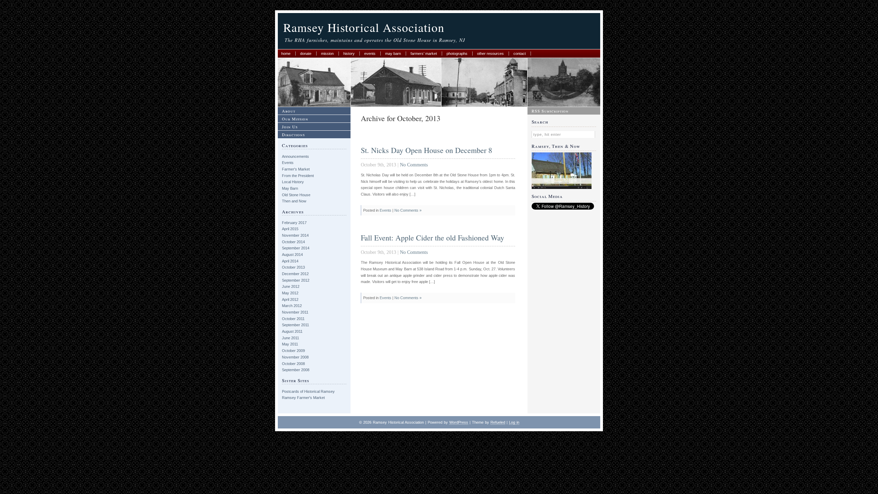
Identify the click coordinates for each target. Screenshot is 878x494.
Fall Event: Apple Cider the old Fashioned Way (432, 238)
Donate (305, 53)
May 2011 (290, 344)
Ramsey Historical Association (363, 27)
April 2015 (290, 229)
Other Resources (490, 53)
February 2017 (294, 223)
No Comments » (408, 210)
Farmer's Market (296, 169)
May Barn (393, 53)
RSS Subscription (550, 111)
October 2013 (293, 267)
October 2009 (293, 351)
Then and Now (294, 201)
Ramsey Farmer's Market (303, 398)
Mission (327, 53)
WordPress (458, 422)
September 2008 (295, 370)
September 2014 (295, 248)
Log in (514, 422)
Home (285, 53)
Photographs (457, 53)
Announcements (295, 156)
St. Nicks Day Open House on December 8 (426, 150)
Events (370, 53)
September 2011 (295, 325)
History (349, 53)
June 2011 (290, 338)
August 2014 (292, 254)
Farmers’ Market (424, 53)
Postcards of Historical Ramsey (308, 391)
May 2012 (290, 293)
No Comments (414, 164)
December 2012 (295, 274)
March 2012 (292, 306)
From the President (298, 176)
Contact (519, 53)
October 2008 (293, 364)
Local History (293, 182)
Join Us (290, 126)
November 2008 (295, 357)
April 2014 (290, 261)
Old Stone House (296, 195)
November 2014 (295, 235)
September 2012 (295, 280)
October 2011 (293, 319)
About (288, 111)
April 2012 (290, 299)
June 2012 (290, 286)
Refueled (497, 422)
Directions (293, 134)
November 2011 (295, 312)
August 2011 (292, 331)
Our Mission (295, 118)
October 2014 (293, 242)
